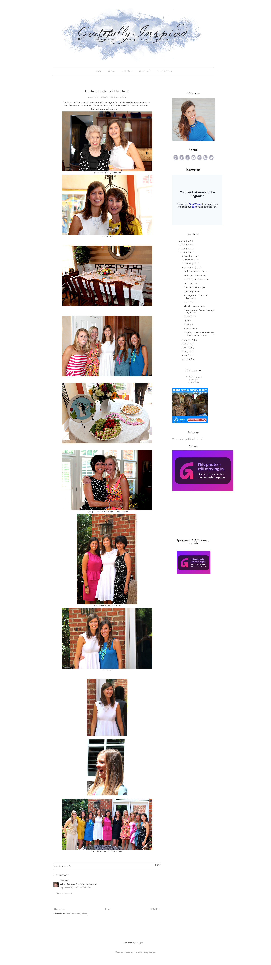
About (111, 70)
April (185, 355)
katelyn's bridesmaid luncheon (196, 296)
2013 (182, 248)
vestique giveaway (194, 275)
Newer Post (59, 908)
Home (98, 70)
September (188, 267)
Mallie (187, 320)
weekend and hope (194, 287)
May (184, 351)
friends (66, 866)
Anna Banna (190, 328)
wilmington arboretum (196, 279)
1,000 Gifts (193, 382)
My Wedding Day (193, 376)
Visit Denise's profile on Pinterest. (187, 439)
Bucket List (193, 379)
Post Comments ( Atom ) (77, 913)
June (184, 347)
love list (189, 301)
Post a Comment (64, 893)
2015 (182, 240)
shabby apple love (194, 305)
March (185, 359)
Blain (62, 880)
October (187, 263)
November (188, 259)
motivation (190, 316)
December (188, 255)
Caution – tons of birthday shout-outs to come (199, 334)
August (186, 340)
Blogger (139, 942)
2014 (182, 244)
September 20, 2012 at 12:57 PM (75, 887)
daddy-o (189, 324)
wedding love (191, 291)
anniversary (190, 283)
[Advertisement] (190, 596)
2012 (182, 252)
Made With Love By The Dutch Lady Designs (135, 951)
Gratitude (145, 70)
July (184, 343)
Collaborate (164, 70)
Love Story (127, 70)
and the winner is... (195, 271)
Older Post (155, 908)
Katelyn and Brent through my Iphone (199, 311)
